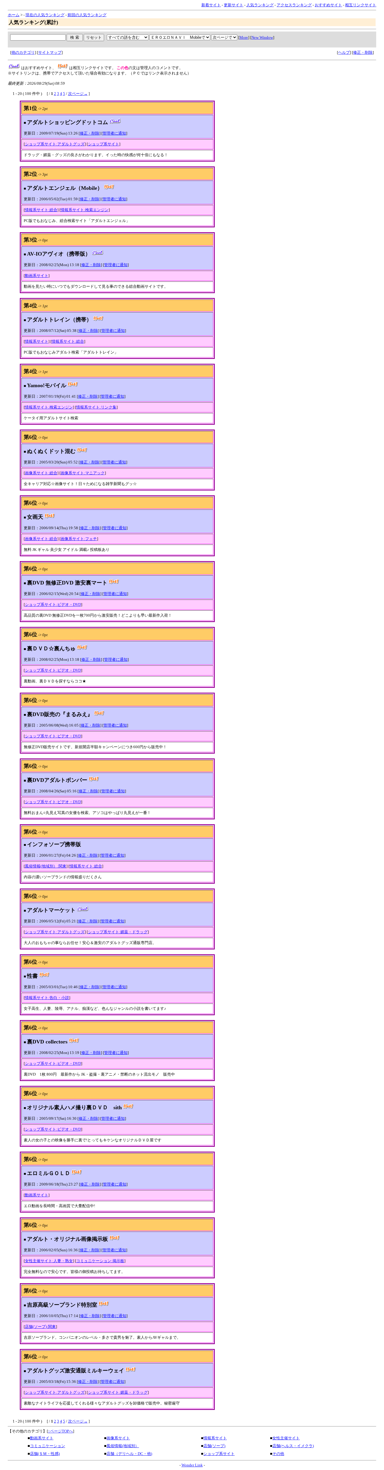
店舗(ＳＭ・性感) (45, 1453)
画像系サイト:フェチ (79, 538)
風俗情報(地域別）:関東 (45, 866)
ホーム (14, 15)
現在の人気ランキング (45, 15)
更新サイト (233, 5)
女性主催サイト (286, 1438)
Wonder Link (192, 1465)
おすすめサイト (328, 5)
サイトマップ (50, 52)
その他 (278, 1453)
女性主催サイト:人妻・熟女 (49, 1261)
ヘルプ (344, 52)
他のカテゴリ (23, 52)
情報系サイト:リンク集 (96, 407)
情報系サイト (36, 341)
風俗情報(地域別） (122, 1446)
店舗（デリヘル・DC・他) (129, 1453)
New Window (262, 37)
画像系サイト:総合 (41, 473)
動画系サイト (36, 275)
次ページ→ (78, 93)
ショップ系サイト (103, 144)
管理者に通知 (114, 133)
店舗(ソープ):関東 (40, 1326)
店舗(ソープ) (214, 1446)
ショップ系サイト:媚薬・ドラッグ (118, 932)
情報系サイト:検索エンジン (85, 210)
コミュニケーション (47, 1446)
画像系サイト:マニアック (83, 473)
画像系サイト (118, 1438)
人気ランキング (260, 5)
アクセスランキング (294, 5)
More (243, 37)
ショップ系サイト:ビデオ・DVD (53, 604)
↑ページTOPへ (60, 1431)
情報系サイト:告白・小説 (47, 997)
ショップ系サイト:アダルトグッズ (55, 144)
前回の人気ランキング (87, 15)
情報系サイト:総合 (41, 210)
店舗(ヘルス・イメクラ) (293, 1446)
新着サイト (211, 5)
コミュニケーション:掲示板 (100, 1261)
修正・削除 (363, 52)
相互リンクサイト (360, 5)
